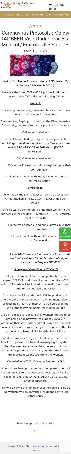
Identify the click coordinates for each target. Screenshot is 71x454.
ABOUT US (22, 14)
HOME (9, 14)
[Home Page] (20, 5)
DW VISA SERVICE (57, 14)
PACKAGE (37, 14)
